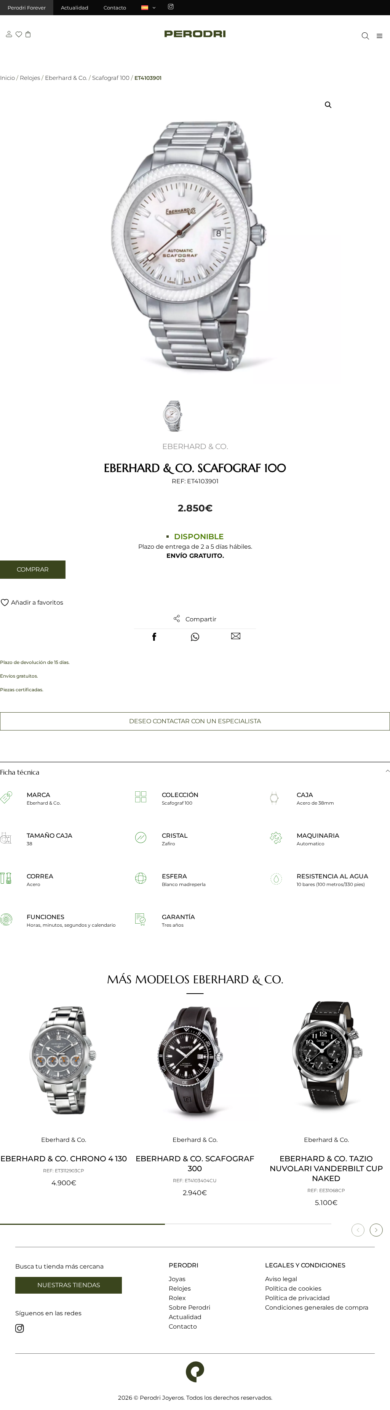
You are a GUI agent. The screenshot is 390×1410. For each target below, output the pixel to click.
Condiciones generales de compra (316, 1307)
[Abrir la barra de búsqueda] (363, 36)
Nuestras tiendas (68, 1285)
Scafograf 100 (110, 77)
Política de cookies (293, 1288)
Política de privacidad (297, 1298)
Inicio (7, 77)
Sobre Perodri (189, 1307)
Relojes (30, 77)
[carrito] (28, 35)
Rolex (177, 1298)
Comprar (33, 569)
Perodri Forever (27, 8)
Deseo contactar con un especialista (195, 721)
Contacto (115, 8)
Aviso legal (281, 1279)
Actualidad (74, 8)
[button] (328, 105)
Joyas (177, 1279)
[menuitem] (149, 7)
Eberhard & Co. (66, 77)
